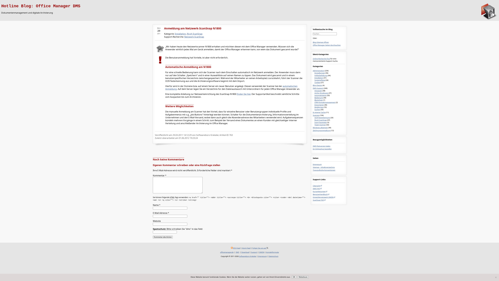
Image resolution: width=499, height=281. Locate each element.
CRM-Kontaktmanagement (324, 102)
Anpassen (318, 91)
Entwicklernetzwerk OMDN (323, 197)
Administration (318, 70)
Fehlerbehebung (320, 75)
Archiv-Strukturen (321, 93)
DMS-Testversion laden (321, 146)
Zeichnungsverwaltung (322, 130)
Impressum (317, 164)
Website (157, 221)
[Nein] (495, 277)
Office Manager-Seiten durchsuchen (327, 45)
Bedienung (318, 98)
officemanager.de (227, 252)
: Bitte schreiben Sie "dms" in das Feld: (178, 229)
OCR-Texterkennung (322, 117)
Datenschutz (273, 256)
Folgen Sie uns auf (259, 248)
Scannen (316, 115)
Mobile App (318, 107)
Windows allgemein (320, 127)
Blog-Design (317, 85)
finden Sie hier (244, 94)
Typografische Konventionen (324, 170)
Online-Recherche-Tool (321, 59)
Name (156, 205)
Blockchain (318, 100)
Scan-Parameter (320, 122)
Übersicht (316, 186)
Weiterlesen (303, 277)
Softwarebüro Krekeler (247, 256)
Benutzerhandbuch (320, 194)
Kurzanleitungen (319, 191)
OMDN (261, 252)
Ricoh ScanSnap (320, 120)
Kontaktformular (272, 252)
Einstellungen (319, 73)
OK (294, 277)
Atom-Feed (246, 248)
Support (254, 252)
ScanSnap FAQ (318, 200)
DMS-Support (318, 88)
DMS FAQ (316, 188)
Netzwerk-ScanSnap (194, 36)
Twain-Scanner (320, 125)
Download (245, 252)
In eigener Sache (319, 112)
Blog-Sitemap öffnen (321, 42)
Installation (318, 78)
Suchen (317, 109)
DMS (237, 252)
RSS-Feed (236, 248)
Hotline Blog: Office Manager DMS (40, 6)
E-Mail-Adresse (161, 213)
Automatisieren (320, 95)
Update (317, 82)
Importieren (319, 105)
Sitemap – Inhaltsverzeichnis (324, 167)
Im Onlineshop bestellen (322, 149)
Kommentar (159, 175)
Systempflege (319, 80)
